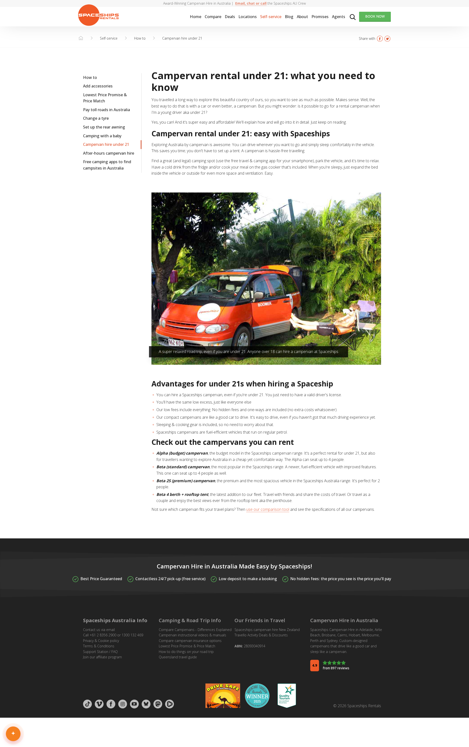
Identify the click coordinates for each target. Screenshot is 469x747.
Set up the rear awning (104, 127)
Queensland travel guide (178, 657)
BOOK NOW (375, 16)
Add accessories (98, 86)
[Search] (352, 16)
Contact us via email (99, 629)
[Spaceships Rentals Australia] (98, 15)
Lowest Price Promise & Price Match (105, 98)
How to (90, 77)
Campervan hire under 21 (106, 144)
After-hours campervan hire (108, 153)
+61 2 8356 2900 (103, 635)
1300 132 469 (132, 635)
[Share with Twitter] (387, 39)
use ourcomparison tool (267, 509)
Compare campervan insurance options (190, 640)
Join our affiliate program (102, 657)
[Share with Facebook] (380, 39)
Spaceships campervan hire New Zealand (267, 629)
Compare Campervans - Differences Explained (195, 629)
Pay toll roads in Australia (106, 110)
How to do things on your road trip (186, 651)
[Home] (81, 38)
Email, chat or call (250, 3)
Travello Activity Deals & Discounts (261, 635)
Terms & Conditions (98, 646)
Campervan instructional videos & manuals (192, 635)
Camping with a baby (102, 136)
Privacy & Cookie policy (101, 640)
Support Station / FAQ (100, 651)
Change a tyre (96, 118)
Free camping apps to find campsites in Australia (107, 165)
